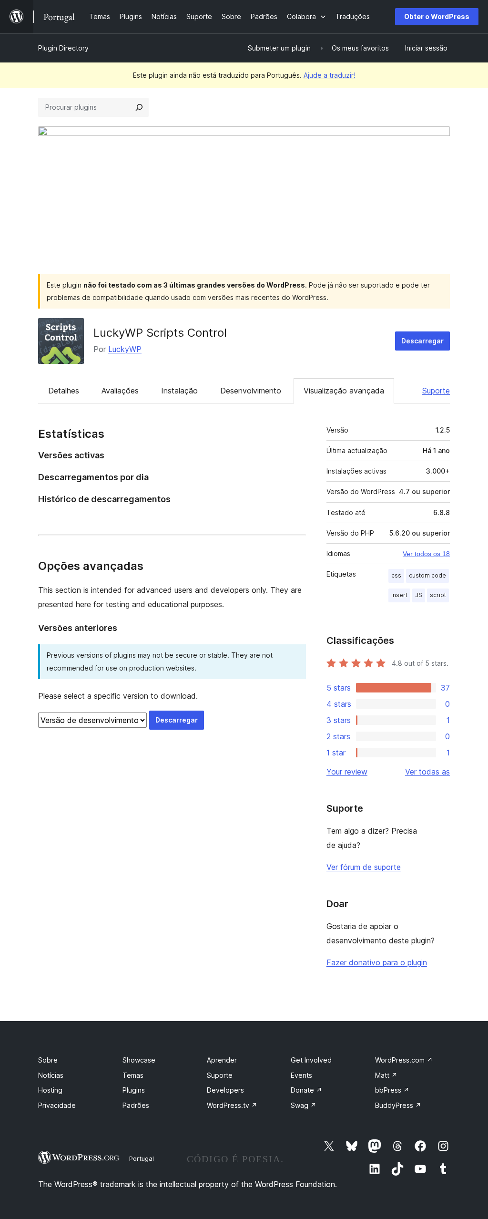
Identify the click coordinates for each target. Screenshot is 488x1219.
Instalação (179, 390)
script (438, 595)
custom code (427, 575)
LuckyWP (125, 349)
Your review (346, 771)
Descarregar (422, 341)
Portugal (141, 1158)
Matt (386, 1075)
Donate (306, 1090)
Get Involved (311, 1060)
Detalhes (63, 390)
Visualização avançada (344, 390)
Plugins (133, 1090)
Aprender (222, 1060)
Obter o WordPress (436, 16)
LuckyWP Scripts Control (160, 333)
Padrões (135, 1105)
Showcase (138, 1060)
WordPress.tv (232, 1105)
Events (301, 1075)
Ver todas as (427, 771)
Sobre (48, 1060)
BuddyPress (398, 1105)
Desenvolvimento (250, 390)
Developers (225, 1090)
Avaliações (120, 390)
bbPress (392, 1090)
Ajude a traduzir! (330, 75)
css (396, 575)
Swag (303, 1105)
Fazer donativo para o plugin (376, 962)
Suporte (436, 390)
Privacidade (57, 1105)
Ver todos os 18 (426, 554)
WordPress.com (404, 1060)
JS (418, 595)
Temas (132, 1075)
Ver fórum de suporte (363, 867)
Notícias (50, 1075)
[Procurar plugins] (139, 107)
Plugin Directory (63, 48)
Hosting (50, 1090)
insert (399, 595)
